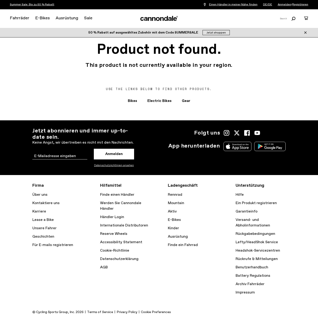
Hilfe (240, 194)
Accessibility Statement (121, 242)
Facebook (247, 133)
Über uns (39, 194)
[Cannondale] (159, 18)
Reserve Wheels (113, 233)
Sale (88, 18)
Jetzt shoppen (216, 33)
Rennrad (175, 194)
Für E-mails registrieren (52, 245)
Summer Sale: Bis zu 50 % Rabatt (32, 5)
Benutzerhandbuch (252, 267)
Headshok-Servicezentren (258, 250)
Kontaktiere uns (46, 203)
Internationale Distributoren (124, 225)
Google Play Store (270, 146)
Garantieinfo (246, 211)
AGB (104, 267)
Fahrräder (19, 18)
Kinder (173, 228)
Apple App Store (237, 146)
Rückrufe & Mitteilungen (257, 258)
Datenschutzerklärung (119, 258)
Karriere (39, 211)
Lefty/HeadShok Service (257, 242)
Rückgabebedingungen (255, 233)
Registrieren (300, 5)
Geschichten (43, 236)
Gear (186, 100)
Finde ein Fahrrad (183, 245)
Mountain (176, 203)
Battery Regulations (253, 275)
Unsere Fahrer (44, 228)
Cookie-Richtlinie (114, 250)
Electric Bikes (159, 100)
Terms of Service (100, 312)
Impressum (245, 292)
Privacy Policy (127, 312)
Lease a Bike (43, 219)
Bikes (132, 100)
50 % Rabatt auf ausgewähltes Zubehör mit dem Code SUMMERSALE (143, 32)
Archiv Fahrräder (250, 284)
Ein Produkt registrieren (256, 203)
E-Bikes (42, 18)
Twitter (237, 133)
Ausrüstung (67, 18)
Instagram (226, 133)
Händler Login (112, 217)
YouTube (257, 133)
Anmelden (284, 5)
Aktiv (172, 211)
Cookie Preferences (156, 312)
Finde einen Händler (117, 194)
